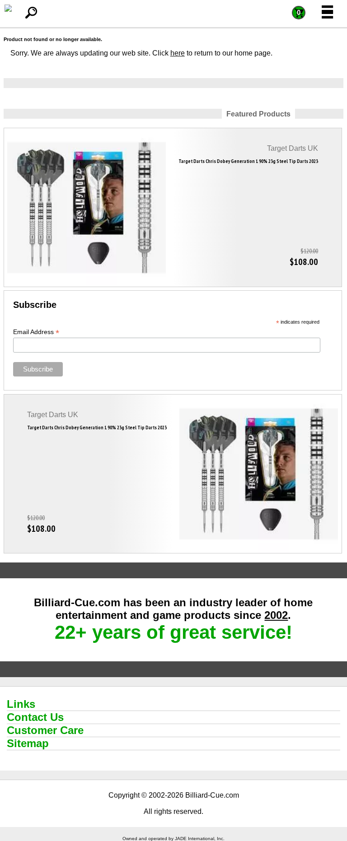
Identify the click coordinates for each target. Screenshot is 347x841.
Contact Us (35, 717)
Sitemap (28, 743)
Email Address (36, 332)
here (177, 53)
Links (21, 704)
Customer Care (45, 730)
